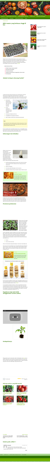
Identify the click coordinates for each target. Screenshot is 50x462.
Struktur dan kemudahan (19, 18)
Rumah (1, 454)
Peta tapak (24, 454)
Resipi (26, 18)
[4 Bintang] (20, 378)
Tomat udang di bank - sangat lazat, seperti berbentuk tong (22, 436)
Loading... (5, 183)
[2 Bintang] (18, 378)
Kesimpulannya (8, 73)
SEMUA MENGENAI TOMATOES (23, 16)
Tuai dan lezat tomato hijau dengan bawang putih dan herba (8, 436)
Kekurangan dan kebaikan (10, 69)
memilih (18, 63)
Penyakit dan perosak (4, 18)
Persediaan (11, 18)
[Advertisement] (15, 34)
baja (24, 358)
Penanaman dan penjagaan (41, 16)
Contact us (3, 16)
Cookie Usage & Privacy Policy (11, 16)
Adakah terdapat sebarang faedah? (11, 68)
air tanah (17, 282)
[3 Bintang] (19, 378)
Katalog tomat (32, 16)
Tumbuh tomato (5, 20)
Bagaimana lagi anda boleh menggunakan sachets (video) (15, 72)
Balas (26, 450)
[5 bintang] (21, 378)
